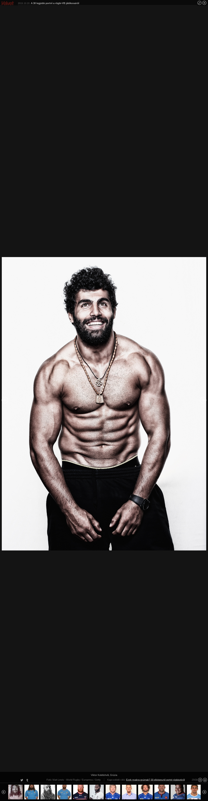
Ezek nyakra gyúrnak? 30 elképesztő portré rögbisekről (155, 779)
